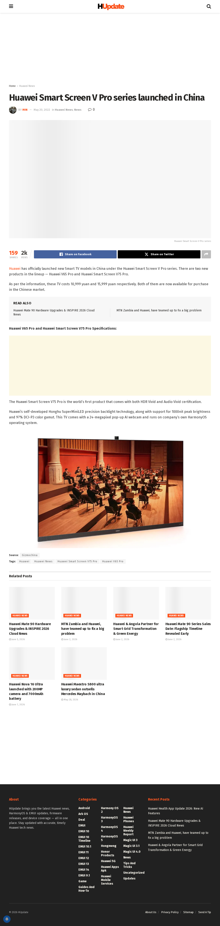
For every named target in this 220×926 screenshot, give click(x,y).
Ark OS (83, 814)
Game (82, 881)
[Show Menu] (11, 6)
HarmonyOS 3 (109, 819)
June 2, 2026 (122, 639)
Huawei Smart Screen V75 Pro (77, 561)
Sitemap (188, 912)
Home (12, 85)
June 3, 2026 (70, 639)
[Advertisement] (110, 49)
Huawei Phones (128, 819)
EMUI (81, 825)
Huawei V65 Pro (113, 561)
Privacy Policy (170, 912)
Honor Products (107, 853)
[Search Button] (209, 6)
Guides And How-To (86, 889)
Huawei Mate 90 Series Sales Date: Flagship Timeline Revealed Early (188, 629)
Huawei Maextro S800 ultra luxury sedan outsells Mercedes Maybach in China (83, 689)
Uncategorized (134, 873)
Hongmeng (108, 846)
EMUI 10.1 (84, 846)
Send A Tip (204, 912)
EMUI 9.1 (84, 875)
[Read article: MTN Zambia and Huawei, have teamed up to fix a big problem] (84, 603)
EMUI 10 (83, 831)
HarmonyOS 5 (109, 838)
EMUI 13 (83, 864)
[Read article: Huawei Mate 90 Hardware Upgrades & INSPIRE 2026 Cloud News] (32, 603)
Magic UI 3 (130, 840)
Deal (81, 820)
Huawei (14, 269)
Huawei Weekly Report (128, 830)
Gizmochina (30, 555)
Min (25, 109)
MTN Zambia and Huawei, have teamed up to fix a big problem (159, 310)
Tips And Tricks (129, 865)
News (77, 109)
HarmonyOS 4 (109, 828)
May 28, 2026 (70, 699)
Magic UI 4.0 (132, 852)
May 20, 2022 (42, 109)
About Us (150, 912)
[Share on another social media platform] (206, 254)
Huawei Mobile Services (107, 880)
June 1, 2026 (18, 704)
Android (84, 808)
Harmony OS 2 (110, 810)
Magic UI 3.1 (131, 846)
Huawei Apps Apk (110, 868)
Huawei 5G (108, 861)
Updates (129, 878)
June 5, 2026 (18, 639)
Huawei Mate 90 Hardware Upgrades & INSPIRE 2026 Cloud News (30, 629)
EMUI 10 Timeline (84, 839)
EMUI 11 (83, 852)
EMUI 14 (83, 870)
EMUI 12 (83, 858)
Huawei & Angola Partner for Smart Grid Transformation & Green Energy (136, 629)
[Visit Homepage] (110, 6)
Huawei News (27, 85)
